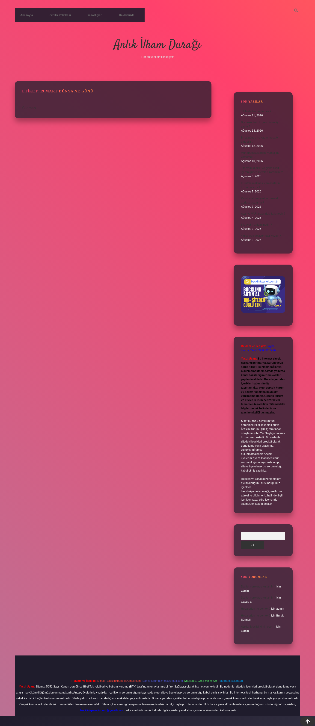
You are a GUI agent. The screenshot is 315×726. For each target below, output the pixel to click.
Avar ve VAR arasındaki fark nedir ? (263, 213)
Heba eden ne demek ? (255, 608)
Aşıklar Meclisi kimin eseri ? (258, 626)
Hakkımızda (126, 15)
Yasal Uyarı (94, 15)
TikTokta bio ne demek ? (256, 111)
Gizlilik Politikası (60, 15)
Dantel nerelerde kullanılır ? (258, 586)
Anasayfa (26, 15)
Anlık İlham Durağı (157, 45)
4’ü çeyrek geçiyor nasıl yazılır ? (261, 235)
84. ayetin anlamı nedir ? (256, 224)
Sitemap (29, 108)
